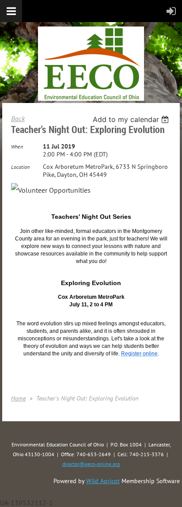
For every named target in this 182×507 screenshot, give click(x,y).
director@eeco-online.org (91, 464)
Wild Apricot (103, 481)
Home (18, 398)
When (17, 146)
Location (20, 167)
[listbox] (132, 119)
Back (18, 118)
